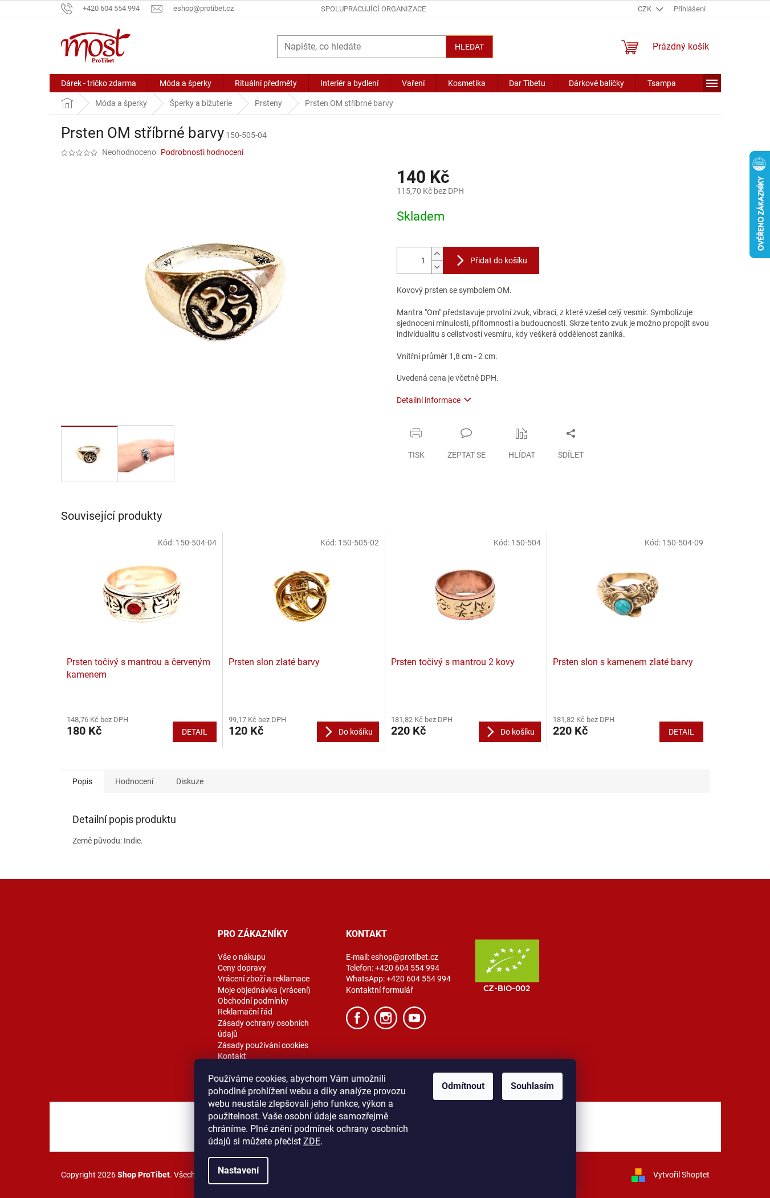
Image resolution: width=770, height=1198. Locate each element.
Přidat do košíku (498, 260)
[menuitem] (99, 83)
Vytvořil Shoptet (681, 1174)
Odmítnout (463, 1086)
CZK (645, 9)
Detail (194, 731)
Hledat (469, 46)
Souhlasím (532, 1086)
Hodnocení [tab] (134, 781)
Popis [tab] (82, 781)
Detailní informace (429, 400)
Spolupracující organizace (373, 9)
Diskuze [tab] (189, 781)
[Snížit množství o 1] (437, 267)
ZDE (311, 1141)
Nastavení (238, 1170)
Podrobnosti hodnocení (202, 152)
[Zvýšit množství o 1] (437, 253)
